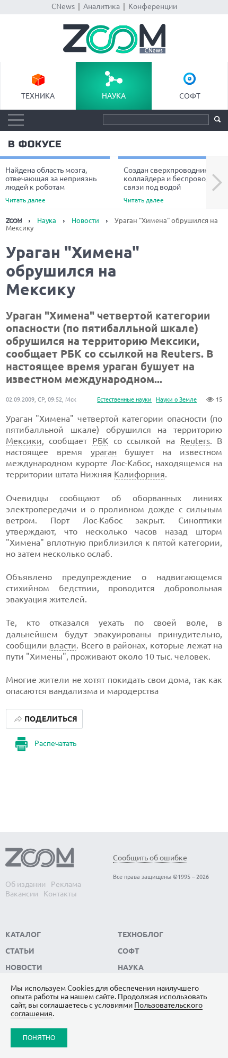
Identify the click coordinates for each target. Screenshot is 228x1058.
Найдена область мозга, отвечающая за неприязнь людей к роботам (51, 184)
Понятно (39, 1037)
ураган (104, 452)
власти (62, 645)
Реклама (66, 884)
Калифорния (139, 474)
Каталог (23, 934)
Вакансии (21, 894)
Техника (38, 96)
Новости (85, 220)
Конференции (152, 6)
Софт (189, 96)
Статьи (19, 951)
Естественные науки (124, 399)
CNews (63, 6)
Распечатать (55, 743)
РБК (100, 441)
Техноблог (140, 934)
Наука (114, 96)
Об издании (25, 884)
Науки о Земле (176, 399)
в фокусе (35, 144)
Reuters (195, 441)
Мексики (24, 441)
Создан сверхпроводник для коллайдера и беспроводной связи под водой (173, 184)
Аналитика (101, 6)
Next (217, 182)
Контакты (60, 894)
